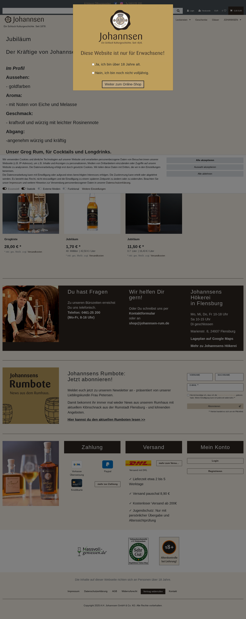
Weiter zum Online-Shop (123, 84)
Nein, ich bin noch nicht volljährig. (121, 73)
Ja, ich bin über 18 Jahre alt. (117, 64)
